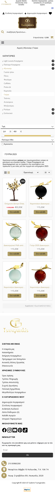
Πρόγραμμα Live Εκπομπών (14, 359)
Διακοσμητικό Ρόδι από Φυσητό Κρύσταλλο (15, 245)
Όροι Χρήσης (7, 375)
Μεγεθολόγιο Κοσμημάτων (14, 392)
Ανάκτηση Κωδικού (10, 409)
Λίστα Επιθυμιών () (10, 412)
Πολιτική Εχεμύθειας (11, 389)
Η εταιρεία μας (8, 349)
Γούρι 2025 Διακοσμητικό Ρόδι (41, 245)
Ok (27, 455)
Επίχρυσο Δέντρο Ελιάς (14, 204)
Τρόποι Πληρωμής (10, 379)
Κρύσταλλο (8, 144)
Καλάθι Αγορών (9, 415)
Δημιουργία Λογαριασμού (13, 402)
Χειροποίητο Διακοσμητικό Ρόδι (41, 204)
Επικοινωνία (7, 365)
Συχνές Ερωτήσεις (10, 385)
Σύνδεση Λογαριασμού (12, 405)
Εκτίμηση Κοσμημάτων (11, 355)
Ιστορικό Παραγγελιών (12, 419)
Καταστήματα (7, 352)
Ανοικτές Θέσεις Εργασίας (13, 362)
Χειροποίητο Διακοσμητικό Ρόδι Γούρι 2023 (15, 287)
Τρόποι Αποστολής (10, 382)
